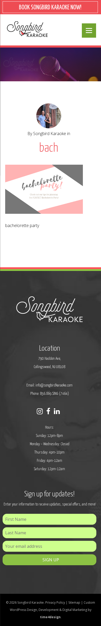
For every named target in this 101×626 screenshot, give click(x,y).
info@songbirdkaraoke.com (54, 385)
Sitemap (74, 602)
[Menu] (89, 30)
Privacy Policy (55, 602)
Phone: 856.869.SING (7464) (49, 394)
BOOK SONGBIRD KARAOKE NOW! (50, 8)
